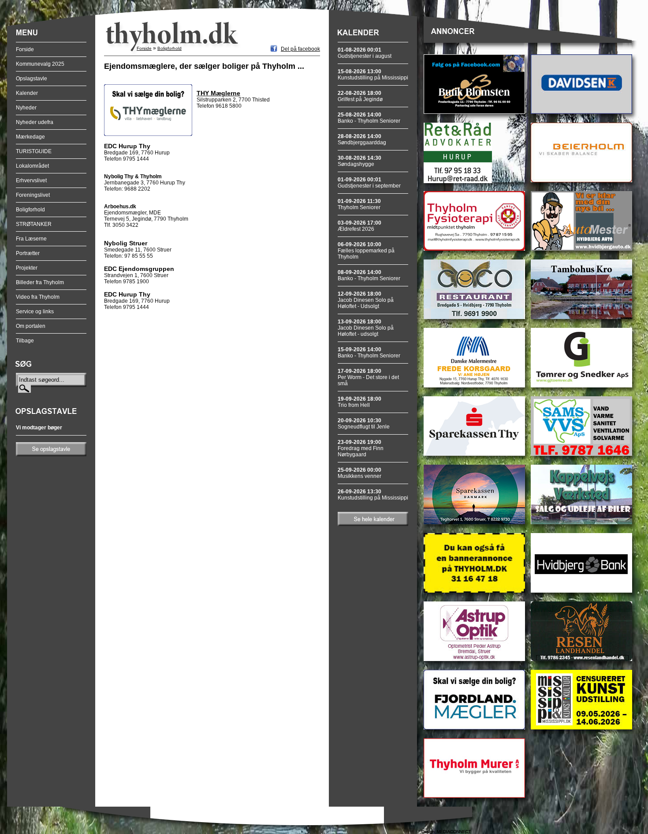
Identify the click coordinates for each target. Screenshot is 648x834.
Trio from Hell (359, 402)
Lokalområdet (32, 166)
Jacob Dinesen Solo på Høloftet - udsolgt (366, 328)
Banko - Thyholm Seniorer (369, 118)
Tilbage (25, 341)
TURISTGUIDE (34, 151)
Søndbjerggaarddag (362, 139)
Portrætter (28, 253)
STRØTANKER (34, 224)
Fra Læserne (31, 239)
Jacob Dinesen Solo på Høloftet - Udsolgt (366, 300)
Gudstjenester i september (369, 183)
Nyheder (26, 108)
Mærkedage (30, 137)
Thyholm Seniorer (359, 204)
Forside (25, 49)
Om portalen (30, 326)
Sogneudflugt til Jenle (364, 423)
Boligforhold (30, 210)
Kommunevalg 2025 (40, 64)
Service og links (35, 311)
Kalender (27, 93)
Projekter (26, 268)
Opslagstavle (31, 78)
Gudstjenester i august (364, 53)
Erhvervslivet (31, 180)
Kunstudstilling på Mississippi (373, 74)
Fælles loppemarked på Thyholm (366, 250)
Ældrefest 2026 (359, 226)
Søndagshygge (359, 161)
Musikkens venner (359, 473)
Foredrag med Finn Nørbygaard (361, 448)
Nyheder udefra (34, 122)
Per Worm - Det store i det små (368, 377)
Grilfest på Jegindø (360, 96)
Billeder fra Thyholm (40, 282)
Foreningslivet (33, 195)
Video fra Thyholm (38, 297)
